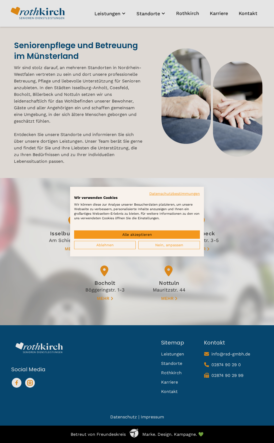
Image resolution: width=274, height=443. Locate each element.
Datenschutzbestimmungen (174, 193)
